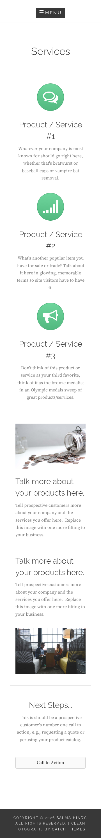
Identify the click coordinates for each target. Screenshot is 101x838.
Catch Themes (68, 829)
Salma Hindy (71, 818)
